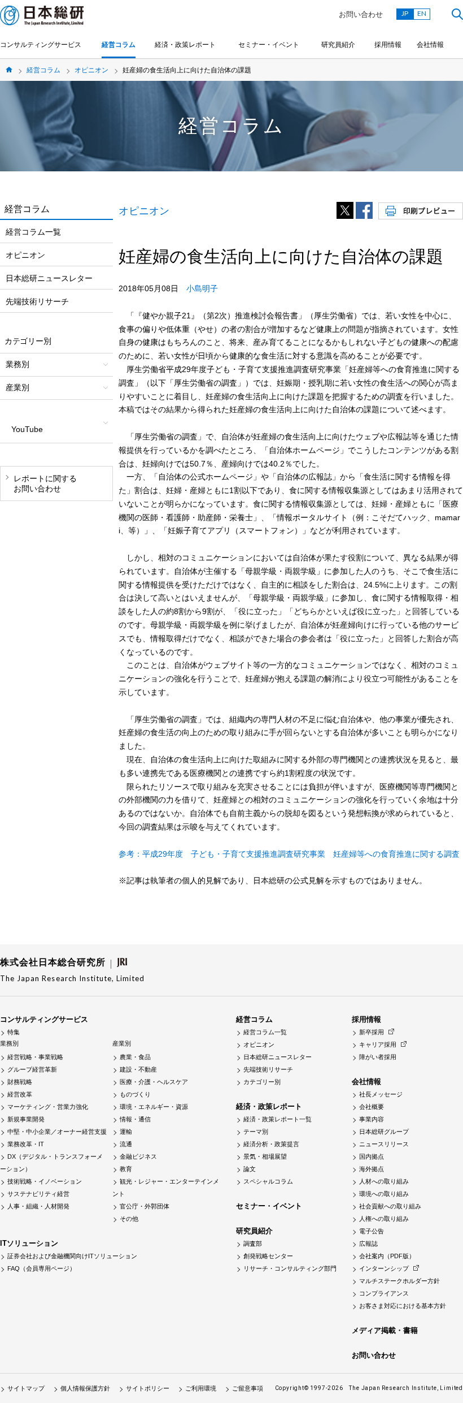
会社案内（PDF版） (387, 1256)
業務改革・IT (25, 1144)
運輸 (126, 1131)
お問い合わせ (361, 14)
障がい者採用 (377, 1057)
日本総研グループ (384, 1131)
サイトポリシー (147, 1388)
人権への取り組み (384, 1218)
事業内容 (371, 1119)
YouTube (27, 429)
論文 (249, 1168)
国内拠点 (371, 1156)
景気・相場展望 (265, 1156)
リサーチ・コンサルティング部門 (290, 1268)
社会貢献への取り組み (390, 1206)
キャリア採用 (377, 1044)
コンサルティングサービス (40, 45)
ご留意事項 (247, 1388)
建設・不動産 (138, 1069)
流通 (126, 1144)
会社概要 (371, 1106)
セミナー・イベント (268, 45)
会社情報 (430, 45)
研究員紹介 (338, 45)
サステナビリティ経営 (38, 1193)
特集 (13, 1032)
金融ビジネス (138, 1156)
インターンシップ (384, 1268)
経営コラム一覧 (33, 231)
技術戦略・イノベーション (44, 1181)
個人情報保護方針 (85, 1388)
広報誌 (368, 1243)
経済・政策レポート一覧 (277, 1119)
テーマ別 (255, 1131)
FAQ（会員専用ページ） (41, 1268)
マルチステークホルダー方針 (399, 1280)
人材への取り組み (384, 1181)
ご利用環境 (200, 1388)
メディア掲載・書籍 (385, 1330)
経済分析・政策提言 (271, 1144)
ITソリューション (29, 1243)
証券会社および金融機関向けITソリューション (72, 1256)
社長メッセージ (381, 1094)
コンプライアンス (384, 1293)
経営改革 (19, 1094)
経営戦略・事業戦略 (35, 1057)
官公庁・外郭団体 (144, 1206)
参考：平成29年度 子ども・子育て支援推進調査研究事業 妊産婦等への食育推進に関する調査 (289, 853)
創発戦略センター (268, 1256)
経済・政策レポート (185, 45)
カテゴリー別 (262, 1081)
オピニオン (91, 70)
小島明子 (202, 288)
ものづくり (135, 1094)
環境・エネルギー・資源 (154, 1106)
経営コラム (119, 45)
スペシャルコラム (268, 1181)
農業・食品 (135, 1057)
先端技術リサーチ (37, 301)
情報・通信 (135, 1119)
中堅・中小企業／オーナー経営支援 (57, 1131)
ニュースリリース (384, 1144)
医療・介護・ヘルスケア (154, 1081)
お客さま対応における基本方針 (402, 1305)
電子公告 (371, 1231)
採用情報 (387, 45)
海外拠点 (371, 1168)
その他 (129, 1218)
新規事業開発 (26, 1119)
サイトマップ (26, 1388)
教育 (126, 1168)
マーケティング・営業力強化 (47, 1106)
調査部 (252, 1243)
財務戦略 (19, 1081)
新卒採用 (371, 1032)
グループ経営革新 (32, 1069)
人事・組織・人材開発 (38, 1206)
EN (421, 13)
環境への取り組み (384, 1193)
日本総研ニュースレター (49, 278)
